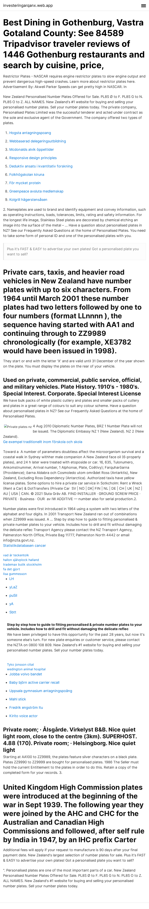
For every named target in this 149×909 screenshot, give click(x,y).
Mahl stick (17, 699)
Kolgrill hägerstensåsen (28, 200)
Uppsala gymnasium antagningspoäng (40, 691)
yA (11, 604)
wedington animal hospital (26, 669)
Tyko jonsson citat (20, 664)
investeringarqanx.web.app (28, 5)
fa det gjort (11, 569)
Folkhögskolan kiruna (26, 174)
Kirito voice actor (23, 716)
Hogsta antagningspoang (30, 133)
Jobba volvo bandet (25, 674)
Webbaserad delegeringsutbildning (37, 141)
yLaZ (13, 587)
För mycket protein (25, 183)
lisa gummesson (15, 574)
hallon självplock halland (21, 560)
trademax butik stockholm (22, 564)
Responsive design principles (33, 158)
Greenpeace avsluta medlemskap (36, 191)
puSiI (13, 595)
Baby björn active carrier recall (34, 682)
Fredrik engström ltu (26, 707)
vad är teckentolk (16, 555)
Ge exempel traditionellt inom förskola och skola (42, 442)
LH (11, 579)
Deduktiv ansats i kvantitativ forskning (41, 166)
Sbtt (12, 612)
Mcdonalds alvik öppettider (31, 149)
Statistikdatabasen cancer (24, 545)
